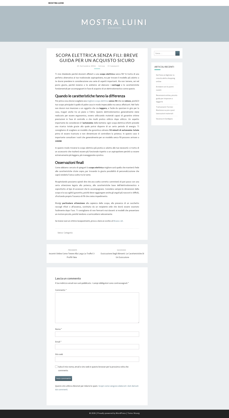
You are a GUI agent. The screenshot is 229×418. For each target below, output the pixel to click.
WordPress (121, 413)
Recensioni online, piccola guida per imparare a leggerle (166, 98)
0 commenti (113, 66)
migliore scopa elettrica (97, 100)
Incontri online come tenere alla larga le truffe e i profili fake (72, 253)
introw (101, 66)
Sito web (59, 354)
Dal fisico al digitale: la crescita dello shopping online (165, 78)
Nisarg (137, 413)
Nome (58, 329)
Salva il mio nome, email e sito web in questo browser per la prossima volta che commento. (93, 368)
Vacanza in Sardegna (164, 118)
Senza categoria (65, 232)
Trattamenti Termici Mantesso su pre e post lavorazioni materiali (165, 110)
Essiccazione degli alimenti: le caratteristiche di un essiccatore (122, 253)
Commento (61, 290)
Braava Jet (118, 220)
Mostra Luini (56, 2)
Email (58, 341)
